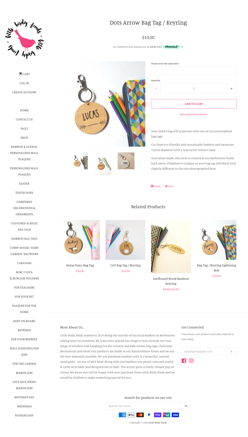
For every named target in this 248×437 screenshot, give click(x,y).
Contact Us (24, 119)
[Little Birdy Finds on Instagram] (191, 361)
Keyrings (24, 330)
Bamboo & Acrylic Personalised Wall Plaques (24, 153)
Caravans (24, 263)
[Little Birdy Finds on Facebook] (184, 361)
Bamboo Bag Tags (24, 238)
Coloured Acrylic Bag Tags (24, 226)
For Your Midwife (24, 339)
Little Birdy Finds (157, 422)
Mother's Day (24, 397)
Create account (24, 92)
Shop (24, 137)
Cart (26, 74)
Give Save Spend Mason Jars (24, 385)
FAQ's (24, 128)
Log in (24, 83)
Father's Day (24, 415)
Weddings (24, 406)
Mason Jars (24, 373)
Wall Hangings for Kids (24, 351)
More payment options (194, 114)
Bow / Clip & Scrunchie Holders (24, 275)
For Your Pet (24, 296)
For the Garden (24, 363)
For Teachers (24, 287)
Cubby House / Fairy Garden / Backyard (24, 251)
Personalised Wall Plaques (24, 171)
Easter (24, 183)
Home (24, 110)
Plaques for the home (24, 309)
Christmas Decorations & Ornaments (24, 208)
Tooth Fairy (24, 192)
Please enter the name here (165, 63)
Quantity (155, 80)
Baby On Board (24, 321)
